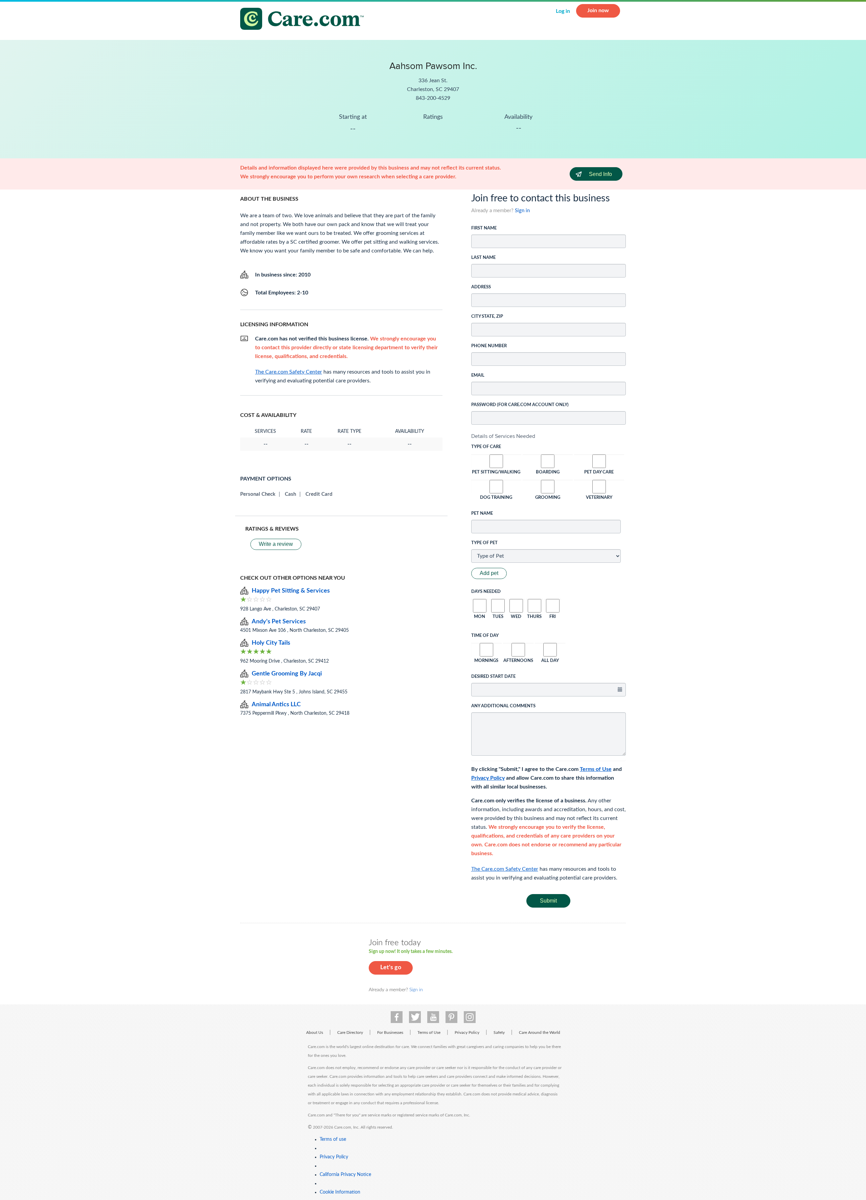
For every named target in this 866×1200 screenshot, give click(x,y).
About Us (314, 1032)
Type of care (486, 447)
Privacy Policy (488, 778)
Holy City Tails (271, 643)
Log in (563, 11)
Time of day (485, 636)
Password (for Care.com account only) (520, 405)
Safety (499, 1032)
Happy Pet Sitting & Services (291, 591)
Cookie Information (340, 1192)
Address (481, 287)
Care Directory (350, 1032)
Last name (483, 257)
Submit (548, 901)
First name (484, 228)
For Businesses (390, 1032)
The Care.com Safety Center (504, 869)
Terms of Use (596, 769)
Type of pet (484, 543)
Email (477, 375)
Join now (598, 10)
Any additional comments (503, 706)
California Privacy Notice (345, 1174)
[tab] (548, 436)
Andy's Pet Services (279, 622)
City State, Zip (487, 316)
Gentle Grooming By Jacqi (287, 674)
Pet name (482, 513)
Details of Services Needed (503, 436)
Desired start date (493, 676)
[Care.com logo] (304, 20)
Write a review (276, 544)
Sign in (522, 210)
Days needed (486, 592)
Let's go (390, 967)
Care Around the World (539, 1032)
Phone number (489, 346)
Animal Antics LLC (276, 705)
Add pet (489, 573)
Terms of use (333, 1139)
